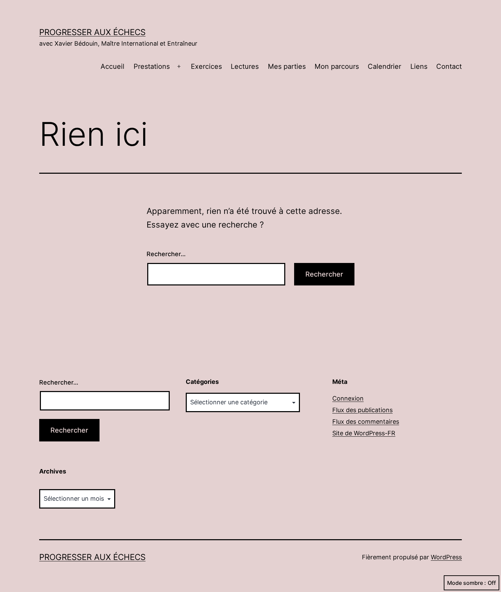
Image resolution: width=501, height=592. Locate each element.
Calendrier (384, 66)
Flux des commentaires (365, 421)
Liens (418, 66)
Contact (449, 66)
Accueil (112, 66)
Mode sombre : (466, 582)
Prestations (152, 66)
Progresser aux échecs (92, 32)
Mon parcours (337, 66)
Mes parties (287, 66)
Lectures (245, 66)
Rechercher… (166, 254)
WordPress (446, 557)
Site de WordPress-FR (363, 433)
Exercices (206, 66)
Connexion (348, 398)
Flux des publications (362, 410)
